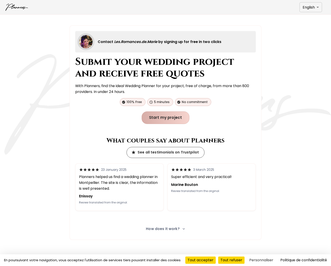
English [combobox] (309, 7)
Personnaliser (261, 260)
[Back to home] (16, 7)
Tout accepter (200, 260)
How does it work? (163, 228)
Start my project (165, 117)
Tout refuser (231, 260)
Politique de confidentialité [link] (303, 260)
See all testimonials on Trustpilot (168, 152)
